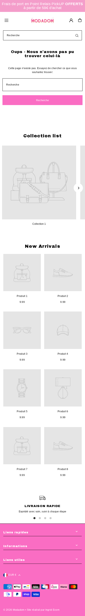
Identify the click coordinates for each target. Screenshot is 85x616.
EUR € (12, 574)
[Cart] (79, 20)
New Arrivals (42, 246)
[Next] (78, 188)
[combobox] (42, 35)
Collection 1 (39, 223)
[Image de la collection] (39, 182)
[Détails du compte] (71, 20)
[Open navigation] (15, 20)
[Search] (77, 35)
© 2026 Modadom (13, 609)
